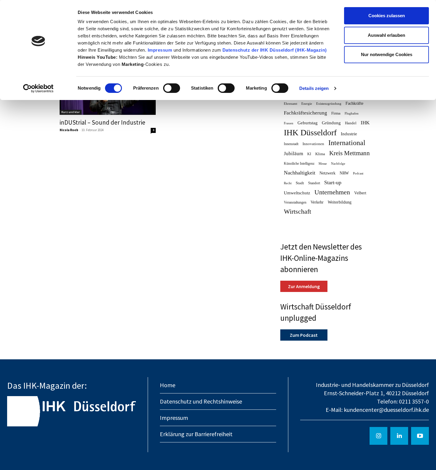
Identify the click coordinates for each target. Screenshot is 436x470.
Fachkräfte (354, 103)
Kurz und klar (70, 112)
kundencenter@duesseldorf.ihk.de (386, 409)
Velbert (360, 193)
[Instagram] (378, 436)
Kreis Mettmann (349, 153)
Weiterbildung (339, 202)
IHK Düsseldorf (310, 132)
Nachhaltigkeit (299, 173)
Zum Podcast (304, 335)
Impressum (161, 50)
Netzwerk (327, 173)
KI (309, 154)
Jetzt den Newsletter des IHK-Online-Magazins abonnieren (321, 258)
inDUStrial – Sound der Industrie (102, 122)
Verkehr (317, 202)
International (346, 143)
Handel (351, 123)
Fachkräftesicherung (305, 113)
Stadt (300, 183)
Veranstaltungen (295, 202)
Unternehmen (332, 192)
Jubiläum (293, 153)
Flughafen (352, 113)
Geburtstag (307, 122)
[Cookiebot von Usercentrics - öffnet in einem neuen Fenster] (38, 88)
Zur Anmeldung (304, 286)
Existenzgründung (328, 103)
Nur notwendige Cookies (386, 54)
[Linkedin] (399, 436)
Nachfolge (338, 163)
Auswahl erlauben (386, 35)
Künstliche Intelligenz (299, 163)
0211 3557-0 (414, 401)
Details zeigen (314, 88)
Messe (323, 163)
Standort (314, 183)
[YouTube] (420, 436)
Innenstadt (291, 144)
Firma (335, 113)
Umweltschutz (297, 192)
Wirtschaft (297, 212)
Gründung (331, 122)
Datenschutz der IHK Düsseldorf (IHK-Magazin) (274, 50)
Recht (288, 183)
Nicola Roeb (69, 130)
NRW (344, 173)
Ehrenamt (290, 103)
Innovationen (313, 144)
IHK (365, 123)
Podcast (358, 173)
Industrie (349, 133)
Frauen (288, 123)
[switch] (171, 88)
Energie (306, 103)
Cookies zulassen (386, 15)
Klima (320, 154)
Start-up (332, 182)
